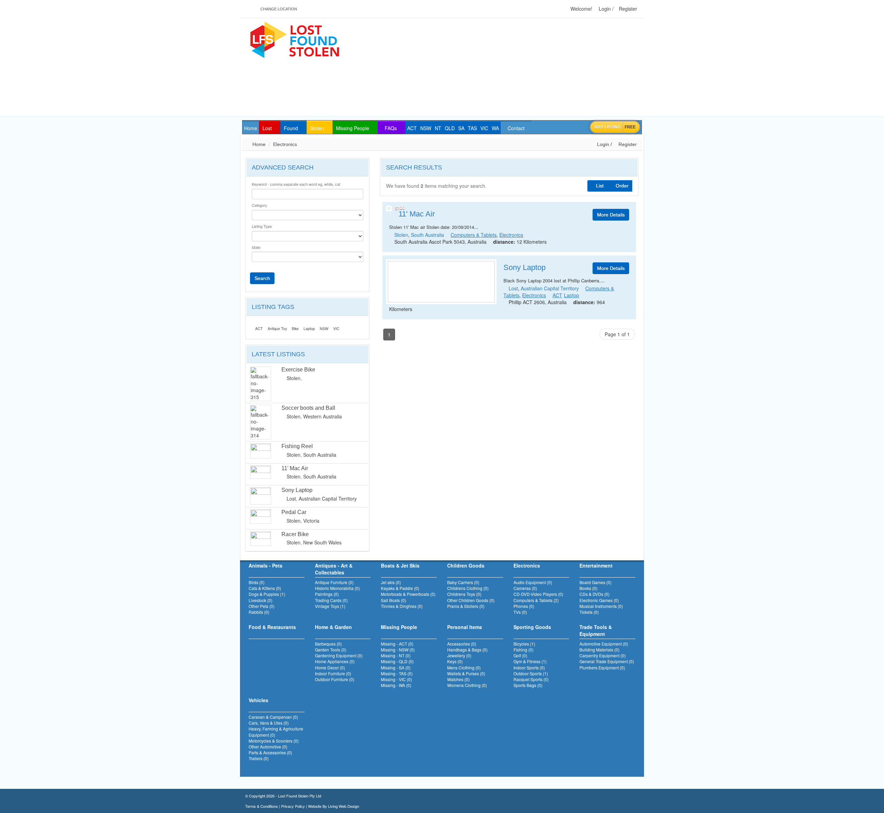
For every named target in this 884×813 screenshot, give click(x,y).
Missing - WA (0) (396, 685)
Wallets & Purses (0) (466, 673)
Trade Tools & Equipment (595, 630)
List (600, 185)
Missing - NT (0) (396, 655)
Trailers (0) (259, 758)
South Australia (319, 454)
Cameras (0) (525, 588)
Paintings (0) (327, 594)
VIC (336, 328)
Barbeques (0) (328, 644)
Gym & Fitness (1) (530, 661)
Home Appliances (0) (335, 661)
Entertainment (596, 565)
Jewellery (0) (459, 655)
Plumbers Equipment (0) (602, 667)
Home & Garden (333, 626)
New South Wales (322, 542)
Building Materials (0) (599, 649)
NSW (324, 328)
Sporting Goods (532, 626)
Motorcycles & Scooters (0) (274, 741)
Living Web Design (343, 806)
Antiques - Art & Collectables (334, 569)
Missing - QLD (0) (397, 661)
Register (627, 8)
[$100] (389, 208)
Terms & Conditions (261, 806)
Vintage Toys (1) (330, 606)
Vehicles (258, 700)
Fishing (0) (523, 649)
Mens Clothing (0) (464, 667)
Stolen (293, 378)
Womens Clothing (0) (467, 685)
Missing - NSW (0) (398, 649)
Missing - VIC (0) (396, 679)
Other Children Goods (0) (470, 600)
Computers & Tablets (474, 234)
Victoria (311, 520)
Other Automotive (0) (268, 746)
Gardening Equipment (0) (339, 655)
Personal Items (464, 626)
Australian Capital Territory (328, 498)
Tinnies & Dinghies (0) (402, 606)
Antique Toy (277, 328)
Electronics (285, 144)
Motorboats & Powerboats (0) (408, 594)
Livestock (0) (260, 600)
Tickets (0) (589, 612)
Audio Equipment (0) (532, 582)
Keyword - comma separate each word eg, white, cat (296, 184)
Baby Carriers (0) (463, 582)
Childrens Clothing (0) (468, 588)
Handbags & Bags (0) (467, 649)
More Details (611, 214)
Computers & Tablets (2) (536, 600)
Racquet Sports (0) (531, 679)
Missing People (399, 626)
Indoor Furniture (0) (333, 673)
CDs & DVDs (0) (594, 594)
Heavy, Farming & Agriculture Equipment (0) (276, 731)
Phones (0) (523, 606)
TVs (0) (520, 612)
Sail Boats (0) (393, 600)
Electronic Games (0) (599, 600)
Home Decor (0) (330, 667)
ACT (259, 328)
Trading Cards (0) (331, 600)
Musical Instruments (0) (601, 606)
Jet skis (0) (391, 582)
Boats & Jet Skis (400, 565)
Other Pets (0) (262, 606)
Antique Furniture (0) (334, 582)
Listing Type (262, 226)
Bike (295, 328)
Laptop (309, 328)
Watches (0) (458, 679)
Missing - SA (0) (396, 667)
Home (258, 144)
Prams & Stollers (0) (465, 606)
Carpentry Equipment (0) (602, 655)
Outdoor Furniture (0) (334, 679)
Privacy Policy (293, 806)
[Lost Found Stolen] (294, 39)
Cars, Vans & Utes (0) (269, 723)
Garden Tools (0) (330, 649)
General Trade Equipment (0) (606, 661)
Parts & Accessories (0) (270, 752)
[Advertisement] (522, 67)
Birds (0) (257, 582)
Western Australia (322, 416)
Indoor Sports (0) (529, 667)
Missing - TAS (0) (397, 673)
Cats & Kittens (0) (265, 588)
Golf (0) (520, 655)
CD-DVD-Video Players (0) (538, 594)
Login (604, 8)
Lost (291, 498)
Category (259, 205)
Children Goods (465, 565)
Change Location (278, 9)
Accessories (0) (461, 644)
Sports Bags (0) (527, 685)
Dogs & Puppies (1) (267, 594)
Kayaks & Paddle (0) (400, 588)
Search (262, 278)
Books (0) (588, 588)
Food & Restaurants (272, 626)
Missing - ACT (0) (397, 644)
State (256, 247)
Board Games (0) (595, 582)
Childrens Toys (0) (464, 594)
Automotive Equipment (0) (603, 644)
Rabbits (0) (259, 612)
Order (622, 185)
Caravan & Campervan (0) (273, 717)
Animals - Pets (265, 565)
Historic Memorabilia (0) (337, 588)
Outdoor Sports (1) (530, 673)
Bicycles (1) (524, 644)
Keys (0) (455, 661)
